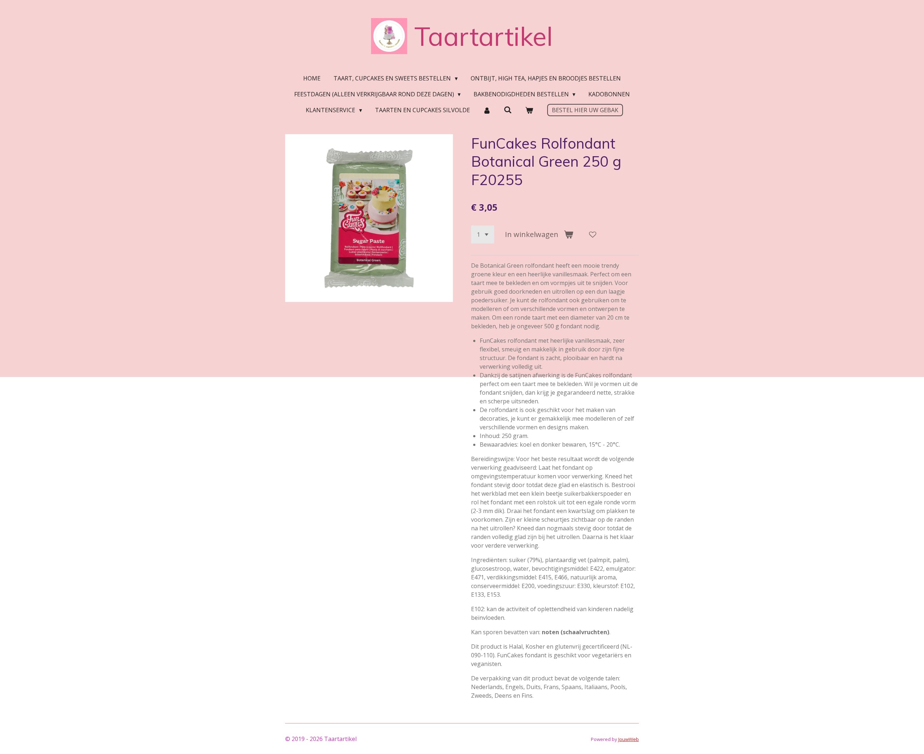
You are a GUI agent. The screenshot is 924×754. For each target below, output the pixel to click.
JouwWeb (628, 739)
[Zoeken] (508, 109)
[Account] (487, 110)
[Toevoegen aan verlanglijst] (593, 234)
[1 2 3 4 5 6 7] (482, 234)
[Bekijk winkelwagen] (528, 110)
